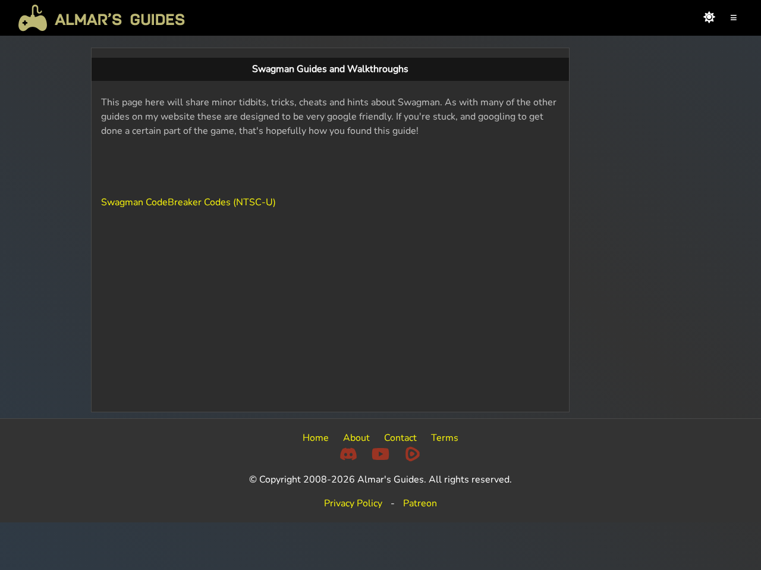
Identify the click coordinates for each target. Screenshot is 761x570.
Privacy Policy (353, 503)
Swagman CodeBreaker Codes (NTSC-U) (188, 202)
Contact (400, 437)
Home (316, 437)
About (356, 437)
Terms (444, 437)
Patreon (420, 503)
